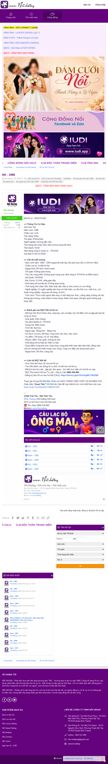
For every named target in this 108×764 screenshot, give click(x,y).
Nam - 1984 (33, 460)
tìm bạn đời (100, 179)
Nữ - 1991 (32, 451)
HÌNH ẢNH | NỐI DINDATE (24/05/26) (21, 43)
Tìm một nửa (31, 17)
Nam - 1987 (33, 469)
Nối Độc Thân (49, 381)
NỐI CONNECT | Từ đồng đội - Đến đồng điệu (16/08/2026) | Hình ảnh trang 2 (27, 619)
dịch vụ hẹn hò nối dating (51, 179)
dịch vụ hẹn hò (33, 179)
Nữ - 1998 (13, 641)
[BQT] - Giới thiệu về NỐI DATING (19, 48)
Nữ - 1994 (32, 464)
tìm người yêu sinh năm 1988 (27, 182)
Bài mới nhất (13, 575)
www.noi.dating (35, 495)
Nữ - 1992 (32, 446)
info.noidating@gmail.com (37, 493)
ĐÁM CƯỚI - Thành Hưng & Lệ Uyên (21, 38)
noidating (67, 179)
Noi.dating (13, 584)
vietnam (59, 758)
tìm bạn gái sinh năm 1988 (83, 179)
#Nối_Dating (29, 399)
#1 (104, 499)
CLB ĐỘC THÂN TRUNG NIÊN (34, 163)
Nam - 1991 (14, 611)
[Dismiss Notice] (103, 759)
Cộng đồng (52, 17)
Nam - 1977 (14, 648)
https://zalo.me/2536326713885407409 (41, 387)
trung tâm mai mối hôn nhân (51, 182)
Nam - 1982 (33, 455)
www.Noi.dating (39, 408)
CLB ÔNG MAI (65, 163)
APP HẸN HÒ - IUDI (90, 163)
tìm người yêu (8, 182)
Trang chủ (11, 17)
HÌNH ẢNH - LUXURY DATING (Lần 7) (22, 32)
